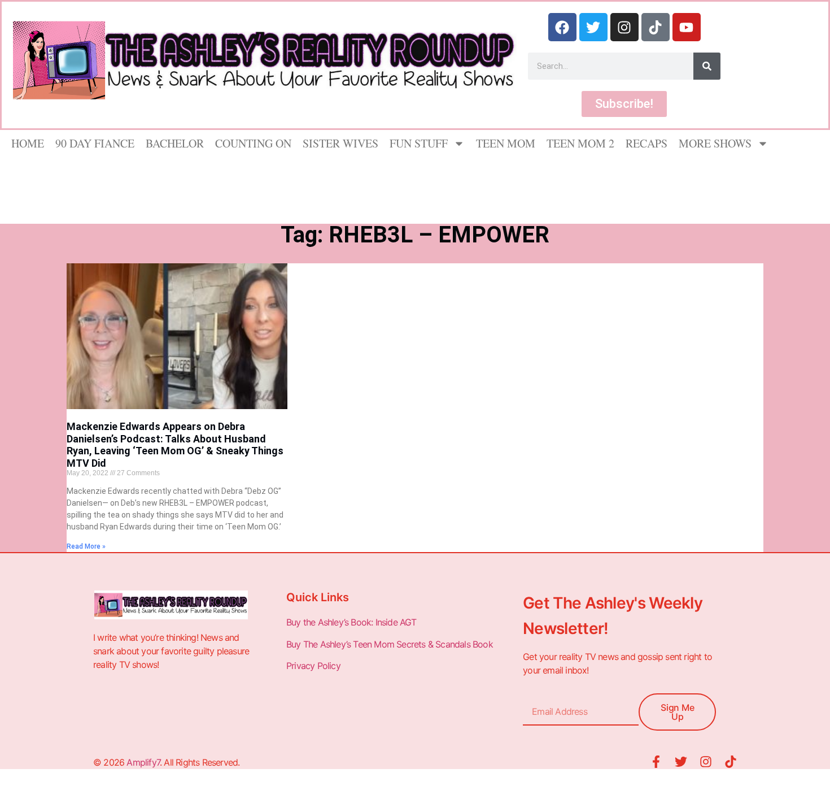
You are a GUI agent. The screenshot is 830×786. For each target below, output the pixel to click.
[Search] (706, 66)
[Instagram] (624, 27)
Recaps (646, 143)
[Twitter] (593, 27)
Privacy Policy (314, 665)
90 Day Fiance (94, 143)
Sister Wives (340, 143)
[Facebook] (562, 27)
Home (27, 143)
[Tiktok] (655, 27)
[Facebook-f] (656, 761)
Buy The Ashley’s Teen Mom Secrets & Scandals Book (389, 644)
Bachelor (175, 143)
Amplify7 (143, 762)
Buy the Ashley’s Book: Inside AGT (351, 622)
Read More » (86, 546)
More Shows (715, 143)
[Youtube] (686, 27)
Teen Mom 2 (580, 143)
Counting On (253, 143)
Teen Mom (505, 143)
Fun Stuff (419, 143)
